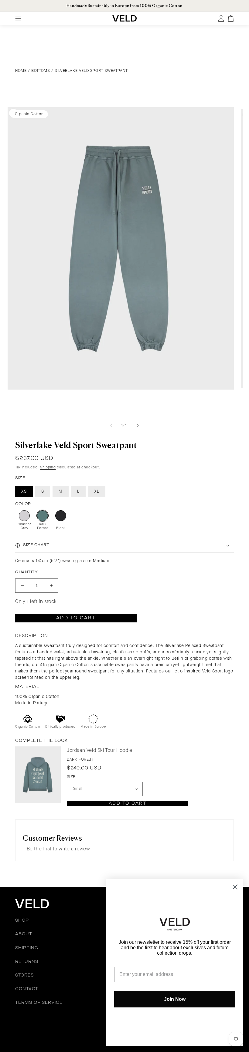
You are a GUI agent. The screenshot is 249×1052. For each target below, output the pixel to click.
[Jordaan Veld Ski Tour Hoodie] (38, 774)
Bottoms (40, 71)
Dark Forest (42, 526)
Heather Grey (24, 526)
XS (24, 491)
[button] (124, 545)
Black (61, 528)
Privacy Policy (81, 1025)
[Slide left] (111, 425)
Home (20, 71)
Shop (22, 920)
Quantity (26, 572)
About (23, 934)
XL (96, 491)
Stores (24, 975)
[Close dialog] (235, 887)
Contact (26, 989)
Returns (26, 962)
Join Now (175, 999)
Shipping (48, 467)
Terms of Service (39, 1002)
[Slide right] (138, 425)
